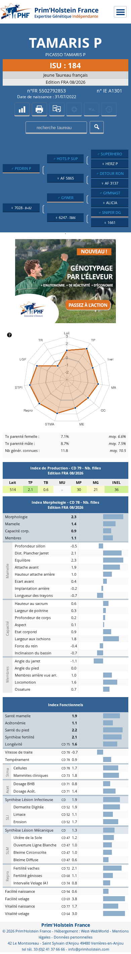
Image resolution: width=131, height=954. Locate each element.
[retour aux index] (22, 109)
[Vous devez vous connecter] (109, 109)
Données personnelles (73, 937)
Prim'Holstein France (65, 925)
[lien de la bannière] (65, 321)
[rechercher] (97, 127)
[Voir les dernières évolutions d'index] (91, 109)
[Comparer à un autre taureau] (56, 109)
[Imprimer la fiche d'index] (39, 109)
